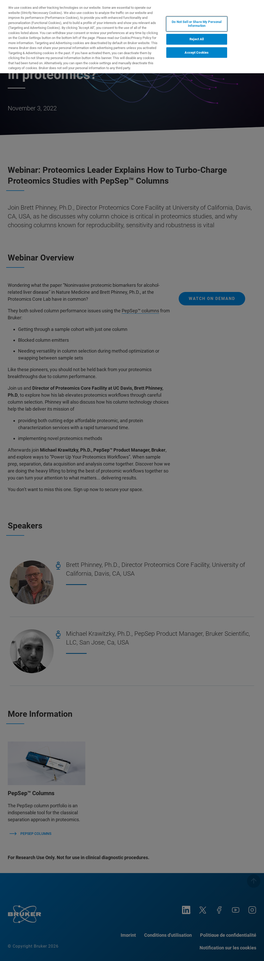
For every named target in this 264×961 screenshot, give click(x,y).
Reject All (196, 39)
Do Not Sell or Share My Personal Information (196, 24)
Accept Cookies (197, 52)
